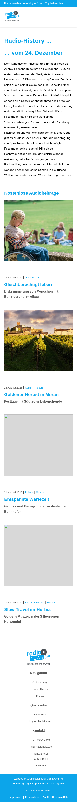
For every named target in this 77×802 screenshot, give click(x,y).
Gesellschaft (32, 277)
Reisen (39, 387)
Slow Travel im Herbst (27, 609)
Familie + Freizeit (34, 602)
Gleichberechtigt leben (28, 284)
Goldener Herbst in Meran (31, 394)
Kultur (28, 387)
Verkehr (40, 492)
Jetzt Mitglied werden (51, 3)
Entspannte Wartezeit (26, 499)
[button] (70, 17)
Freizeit (51, 602)
